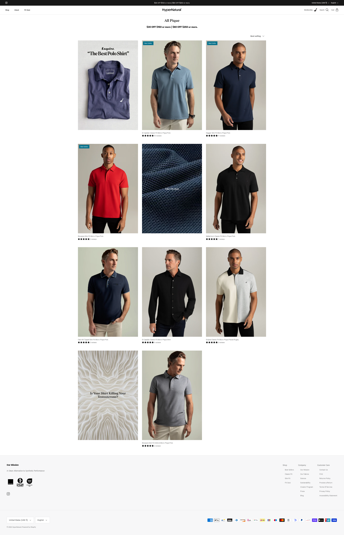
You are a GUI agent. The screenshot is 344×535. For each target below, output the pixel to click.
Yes (198, 274)
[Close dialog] (222, 230)
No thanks (198, 285)
